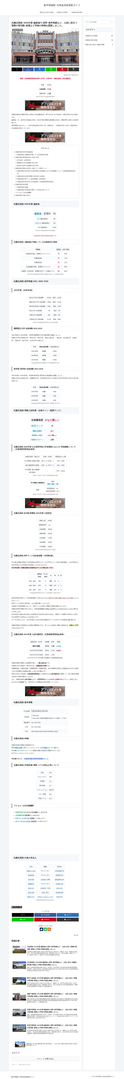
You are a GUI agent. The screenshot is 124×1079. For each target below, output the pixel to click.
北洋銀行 (44, 879)
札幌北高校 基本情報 (21, 184)
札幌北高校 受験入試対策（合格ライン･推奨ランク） (31, 168)
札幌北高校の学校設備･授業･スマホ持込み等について (33, 190)
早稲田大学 (59, 875)
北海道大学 (59, 884)
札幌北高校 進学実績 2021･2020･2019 (27, 157)
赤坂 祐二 (31, 888)
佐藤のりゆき (31, 871)
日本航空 (43, 888)
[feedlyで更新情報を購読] (45, 929)
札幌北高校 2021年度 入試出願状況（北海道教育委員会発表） (36, 181)
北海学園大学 (59, 871)
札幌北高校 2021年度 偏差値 (24, 152)
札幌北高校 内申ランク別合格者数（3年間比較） (32, 179)
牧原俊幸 (31, 875)
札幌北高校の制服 (22, 187)
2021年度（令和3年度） (24, 160)
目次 (42, 148)
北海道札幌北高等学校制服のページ (36, 759)
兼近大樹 (31, 892)
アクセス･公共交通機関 (24, 192)
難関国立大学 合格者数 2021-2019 (27, 163)
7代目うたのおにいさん (45, 897)
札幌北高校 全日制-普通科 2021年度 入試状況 (31, 176)
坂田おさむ (31, 897)
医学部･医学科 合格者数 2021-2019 (27, 165)
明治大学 (59, 897)
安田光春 (31, 879)
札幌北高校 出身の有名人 (23, 195)
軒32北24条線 (25, 821)
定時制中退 (59, 892)
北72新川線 (26, 818)
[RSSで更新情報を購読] (49, 929)
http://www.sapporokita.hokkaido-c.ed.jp (44, 731)
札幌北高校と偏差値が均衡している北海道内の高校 (32, 154)
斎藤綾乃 (31, 884)
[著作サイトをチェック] (41, 929)
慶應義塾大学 (59, 879)
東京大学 (59, 888)
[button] (73, 69)
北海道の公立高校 (17, 907)
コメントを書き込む (45, 1059)
